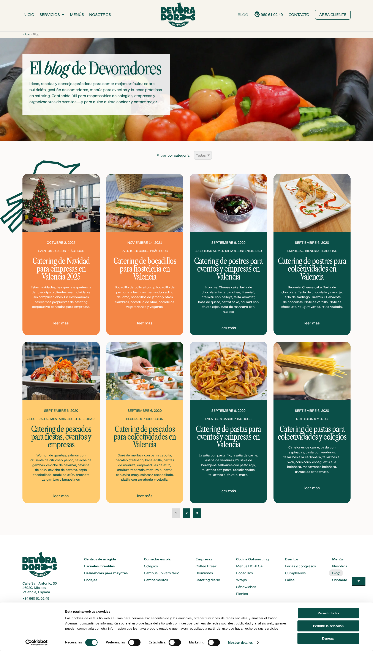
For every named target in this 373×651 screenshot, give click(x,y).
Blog (243, 14)
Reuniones (204, 573)
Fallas (289, 580)
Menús (77, 14)
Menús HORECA (249, 566)
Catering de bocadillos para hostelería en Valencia (144, 269)
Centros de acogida (100, 559)
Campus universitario (161, 573)
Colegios (151, 566)
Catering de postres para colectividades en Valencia (312, 269)
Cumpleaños (295, 573)
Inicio (28, 14)
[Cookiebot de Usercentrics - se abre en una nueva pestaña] (36, 642)
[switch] (134, 642)
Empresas (204, 559)
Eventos (291, 559)
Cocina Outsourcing (252, 559)
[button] (358, 581)
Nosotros (100, 14)
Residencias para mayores (106, 573)
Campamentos (156, 580)
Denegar (328, 638)
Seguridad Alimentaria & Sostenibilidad (228, 251)
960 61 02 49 (272, 14)
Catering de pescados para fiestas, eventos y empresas (61, 437)
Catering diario (208, 580)
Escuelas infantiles (99, 566)
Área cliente (332, 14)
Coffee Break (206, 566)
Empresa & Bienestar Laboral (312, 251)
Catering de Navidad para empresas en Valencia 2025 (61, 269)
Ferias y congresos (300, 566)
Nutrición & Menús (312, 419)
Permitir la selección (328, 626)
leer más (61, 323)
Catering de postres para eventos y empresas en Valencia (228, 269)
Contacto (299, 14)
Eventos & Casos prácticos (61, 251)
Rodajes (90, 580)
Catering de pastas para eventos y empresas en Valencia (228, 437)
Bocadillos (244, 573)
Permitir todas (328, 613)
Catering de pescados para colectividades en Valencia (145, 437)
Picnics (242, 593)
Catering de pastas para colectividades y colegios (312, 433)
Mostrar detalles (240, 642)
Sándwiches (246, 587)
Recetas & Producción (144, 419)
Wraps (241, 580)
